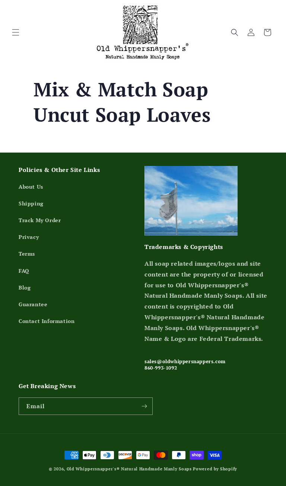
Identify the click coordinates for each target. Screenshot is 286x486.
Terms (27, 253)
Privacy (29, 236)
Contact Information (46, 320)
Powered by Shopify (215, 468)
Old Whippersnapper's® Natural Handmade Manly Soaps (129, 468)
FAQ (24, 270)
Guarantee (33, 304)
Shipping (31, 203)
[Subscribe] (144, 406)
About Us (31, 186)
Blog (25, 287)
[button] (15, 32)
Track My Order (40, 220)
